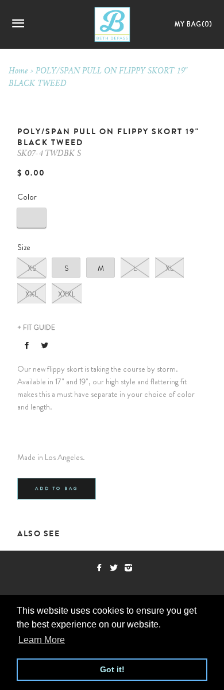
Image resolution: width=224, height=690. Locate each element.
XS (32, 268)
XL (169, 268)
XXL (31, 294)
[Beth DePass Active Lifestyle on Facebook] (102, 568)
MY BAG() (194, 24)
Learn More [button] (41, 640)
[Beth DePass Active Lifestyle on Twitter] (117, 568)
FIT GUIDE (36, 327)
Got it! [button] (112, 669)
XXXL (66, 294)
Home (18, 72)
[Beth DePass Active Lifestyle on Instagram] (130, 568)
